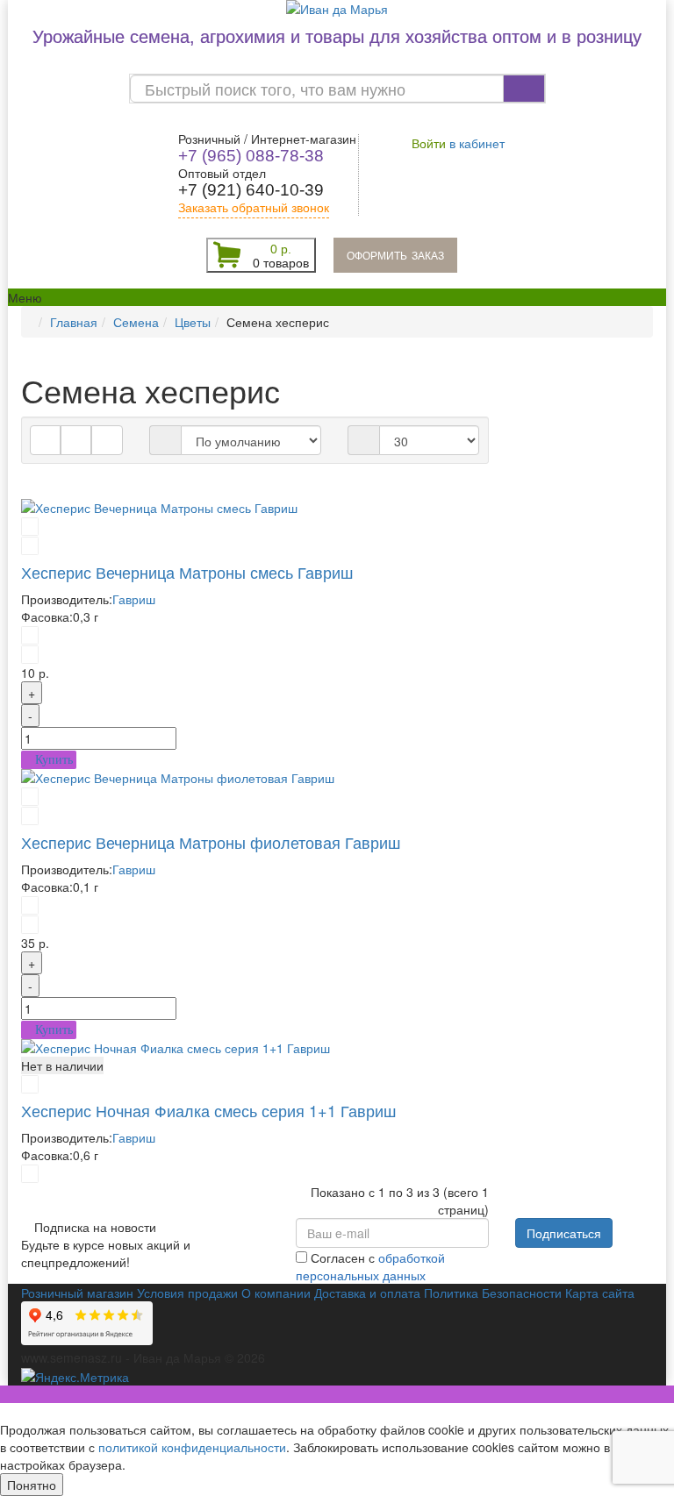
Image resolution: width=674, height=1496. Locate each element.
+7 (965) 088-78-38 (251, 155)
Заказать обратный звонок (253, 208)
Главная (73, 322)
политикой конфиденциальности (192, 1447)
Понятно (31, 1484)
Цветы (193, 322)
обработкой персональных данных (370, 1266)
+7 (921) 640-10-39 (251, 190)
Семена (136, 322)
